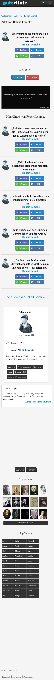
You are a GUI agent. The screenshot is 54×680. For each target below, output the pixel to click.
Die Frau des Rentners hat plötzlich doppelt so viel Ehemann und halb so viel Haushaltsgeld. (30, 263)
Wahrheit (18, 555)
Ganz (30, 560)
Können (31, 565)
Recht (17, 575)
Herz (4, 575)
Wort (17, 590)
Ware (17, 580)
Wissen (5, 585)
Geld (30, 590)
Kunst (17, 585)
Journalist (11, 367)
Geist (30, 575)
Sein (17, 541)
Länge (17, 595)
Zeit (29, 550)
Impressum (16, 676)
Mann (10, 372)
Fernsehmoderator (25, 367)
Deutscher (38, 367)
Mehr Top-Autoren (25, 523)
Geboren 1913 (20, 372)
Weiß (4, 595)
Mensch (31, 541)
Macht (17, 550)
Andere (5, 555)
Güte (17, 565)
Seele (30, 570)
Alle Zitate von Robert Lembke (26, 297)
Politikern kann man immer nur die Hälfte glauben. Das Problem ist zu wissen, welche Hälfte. (30, 131)
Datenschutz (28, 676)
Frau (17, 570)
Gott (4, 550)
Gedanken (32, 585)
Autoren (20, 469)
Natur (4, 570)
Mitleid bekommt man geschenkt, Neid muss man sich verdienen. (30, 165)
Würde (5, 580)
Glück (4, 560)
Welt (17, 545)
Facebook (6, 676)
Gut (16, 560)
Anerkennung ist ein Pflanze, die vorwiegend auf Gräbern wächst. (30, 37)
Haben (30, 545)
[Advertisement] (27, 438)
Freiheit (5, 590)
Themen (31, 469)
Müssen (31, 580)
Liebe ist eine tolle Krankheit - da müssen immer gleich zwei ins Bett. (30, 199)
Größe (30, 555)
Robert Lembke (31, 44)
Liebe (4, 545)
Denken (31, 595)
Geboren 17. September (17, 377)
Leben (5, 541)
